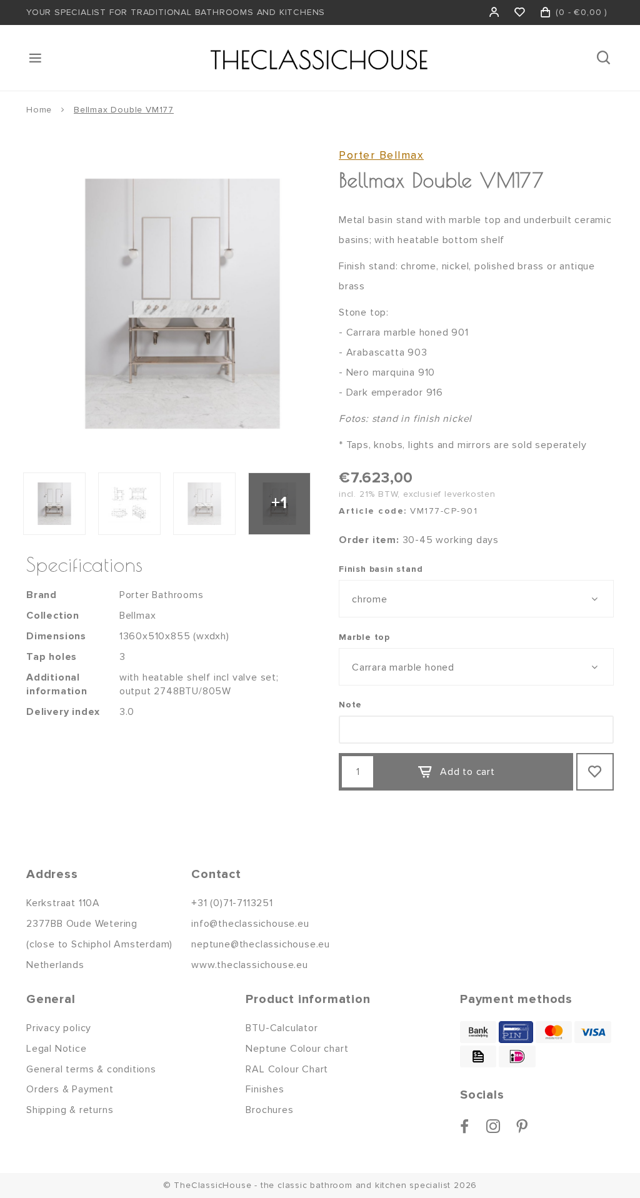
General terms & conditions (91, 1069)
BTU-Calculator (282, 1028)
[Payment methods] (478, 1032)
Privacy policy (58, 1028)
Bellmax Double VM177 (124, 109)
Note (350, 704)
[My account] (495, 12)
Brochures (269, 1110)
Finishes (265, 1089)
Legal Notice (56, 1048)
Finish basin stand (380, 569)
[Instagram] (493, 1126)
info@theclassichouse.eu (250, 923)
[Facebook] (464, 1126)
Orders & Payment (70, 1089)
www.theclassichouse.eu (249, 965)
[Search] (604, 58)
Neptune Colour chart (297, 1048)
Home (39, 109)
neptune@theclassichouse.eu (260, 944)
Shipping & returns (69, 1110)
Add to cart (467, 772)
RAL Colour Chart (287, 1069)
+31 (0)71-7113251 (232, 903)
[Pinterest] (522, 1126)
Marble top (364, 637)
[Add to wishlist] (595, 772)
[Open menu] (36, 58)
